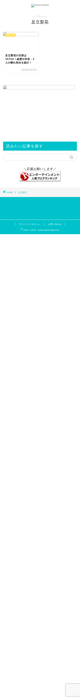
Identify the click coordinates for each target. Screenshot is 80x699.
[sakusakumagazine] (40, 5)
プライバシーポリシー (29, 224)
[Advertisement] (40, 517)
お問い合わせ (55, 224)
